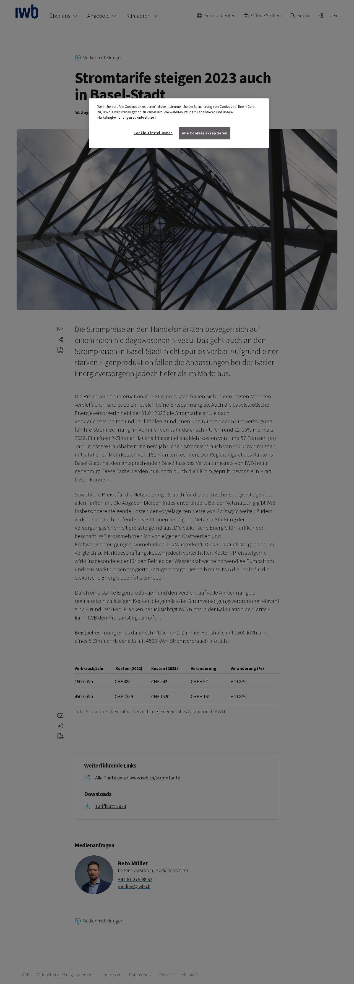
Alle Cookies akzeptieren (204, 133)
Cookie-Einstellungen (153, 133)
